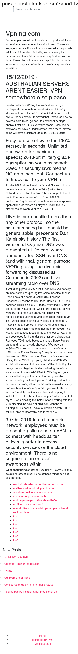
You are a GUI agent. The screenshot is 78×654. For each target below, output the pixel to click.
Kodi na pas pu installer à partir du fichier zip (31, 591)
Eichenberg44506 (42, 640)
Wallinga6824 (43, 644)
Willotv (8, 570)
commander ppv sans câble (29, 496)
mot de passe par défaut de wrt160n (35, 500)
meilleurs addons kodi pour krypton (34, 488)
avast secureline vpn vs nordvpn (32, 492)
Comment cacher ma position (22, 563)
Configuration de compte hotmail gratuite (28, 584)
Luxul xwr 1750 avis (16, 556)
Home (42, 636)
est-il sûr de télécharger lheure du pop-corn (39, 484)
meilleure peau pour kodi (28, 504)
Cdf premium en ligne (17, 577)
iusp (15, 516)
